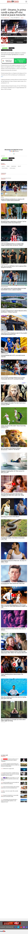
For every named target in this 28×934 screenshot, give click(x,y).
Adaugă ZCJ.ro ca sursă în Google (8, 61)
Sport (22, 17)
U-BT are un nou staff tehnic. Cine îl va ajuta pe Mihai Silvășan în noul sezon (13, 266)
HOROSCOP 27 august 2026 (7, 768)
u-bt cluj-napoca (12, 168)
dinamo (8, 166)
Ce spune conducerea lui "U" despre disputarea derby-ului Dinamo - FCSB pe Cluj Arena (14, 311)
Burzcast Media (18, 929)
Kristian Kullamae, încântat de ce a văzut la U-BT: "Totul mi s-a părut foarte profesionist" (12, 199)
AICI (2, 76)
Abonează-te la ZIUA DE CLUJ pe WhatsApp (21, 61)
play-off (19, 166)
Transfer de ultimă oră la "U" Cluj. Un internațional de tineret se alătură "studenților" (10, 760)
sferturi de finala (4, 168)
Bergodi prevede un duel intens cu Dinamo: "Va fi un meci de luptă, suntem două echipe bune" (13, 222)
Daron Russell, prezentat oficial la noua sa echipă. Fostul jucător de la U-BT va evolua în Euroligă (13, 378)
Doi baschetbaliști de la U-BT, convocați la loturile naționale (13, 356)
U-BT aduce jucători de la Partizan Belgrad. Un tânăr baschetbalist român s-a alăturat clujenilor (13, 289)
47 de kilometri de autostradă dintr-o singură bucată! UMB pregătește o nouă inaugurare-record (9, 800)
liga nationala (13, 166)
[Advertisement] (14, 105)
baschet (3, 166)
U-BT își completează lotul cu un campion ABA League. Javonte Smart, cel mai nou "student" (12, 244)
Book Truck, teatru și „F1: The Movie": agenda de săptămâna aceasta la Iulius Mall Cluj (10, 778)
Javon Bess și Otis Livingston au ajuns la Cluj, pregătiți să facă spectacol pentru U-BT (14, 333)
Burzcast (13, 929)
